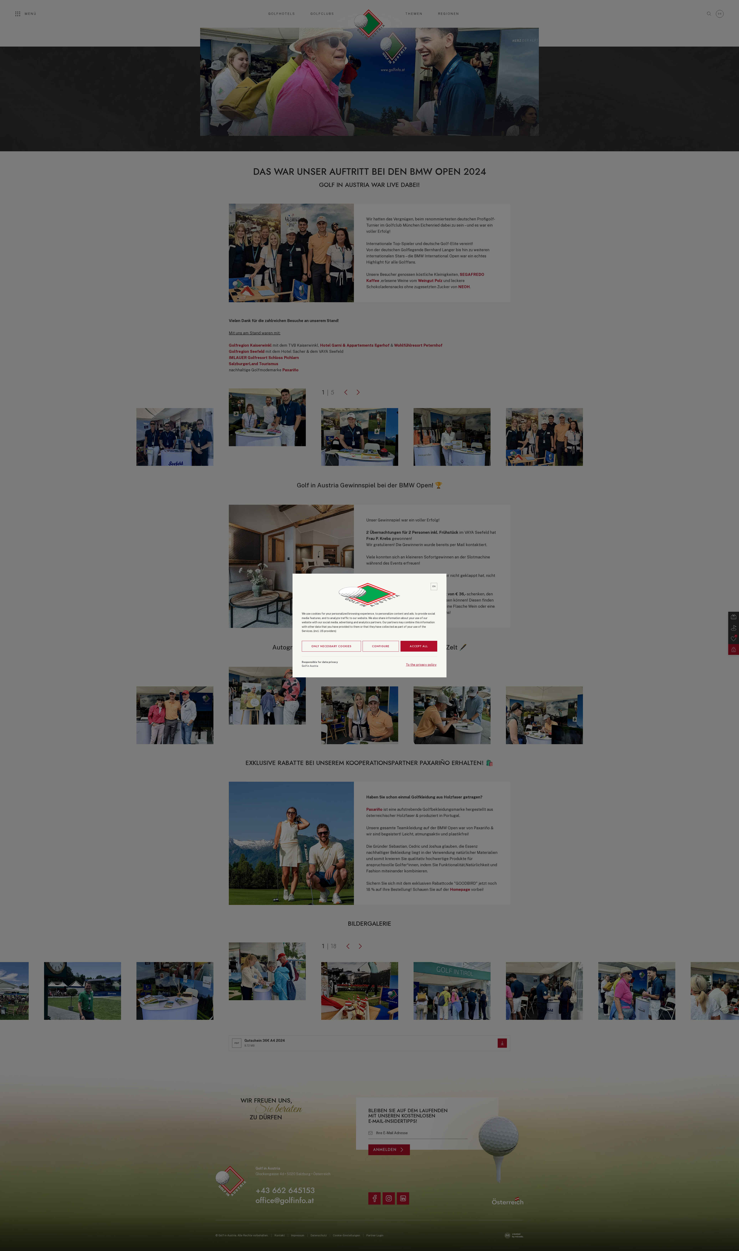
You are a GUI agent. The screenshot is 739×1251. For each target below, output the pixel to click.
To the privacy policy (421, 665)
